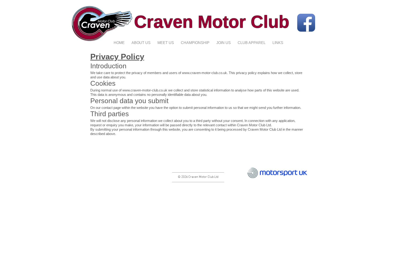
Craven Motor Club (211, 21)
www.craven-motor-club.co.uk (204, 73)
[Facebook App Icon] (306, 23)
